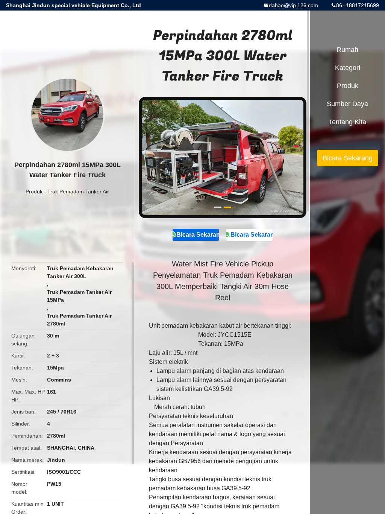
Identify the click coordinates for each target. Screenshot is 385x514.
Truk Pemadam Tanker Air (78, 192)
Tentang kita (347, 122)
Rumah (347, 49)
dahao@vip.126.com (293, 5)
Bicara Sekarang (197, 234)
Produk (34, 192)
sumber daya (347, 104)
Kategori (347, 67)
